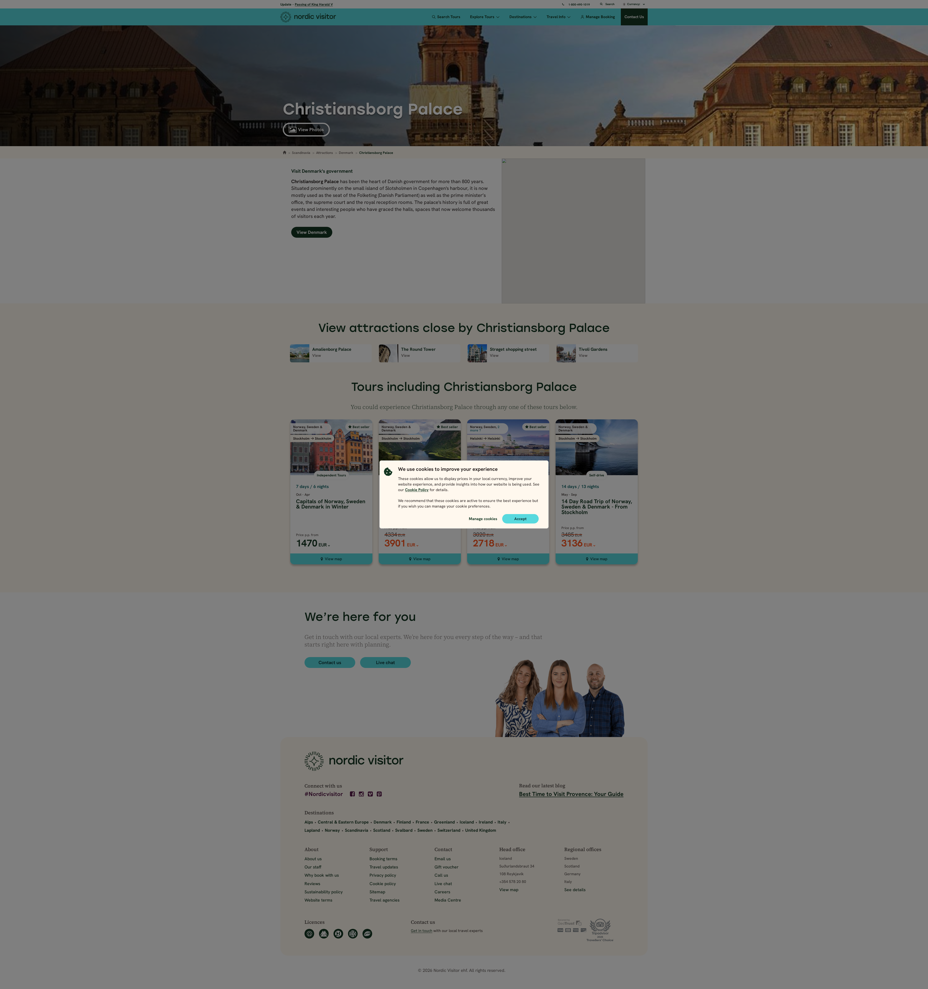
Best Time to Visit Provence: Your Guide (571, 794)
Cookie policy (383, 883)
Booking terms (383, 858)
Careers (442, 892)
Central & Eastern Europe (343, 822)
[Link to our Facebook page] (353, 794)
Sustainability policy (323, 892)
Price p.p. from (307, 535)
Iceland (467, 822)
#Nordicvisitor (323, 794)
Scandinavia (301, 152)
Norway (332, 830)
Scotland (381, 830)
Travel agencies (384, 900)
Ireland (486, 822)
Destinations (520, 16)
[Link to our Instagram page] (362, 794)
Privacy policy (383, 875)
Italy (502, 822)
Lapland (312, 830)
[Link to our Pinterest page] (380, 794)
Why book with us (321, 875)
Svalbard (404, 830)
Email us (443, 858)
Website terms (318, 900)
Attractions (324, 152)
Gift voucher (446, 867)
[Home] (317, 16)
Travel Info (556, 16)
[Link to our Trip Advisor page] (605, 930)
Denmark (346, 152)
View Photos (311, 130)
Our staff (312, 867)
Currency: (634, 4)
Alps (308, 822)
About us (313, 858)
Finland (404, 822)
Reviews (312, 883)
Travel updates (384, 867)
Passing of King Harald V (314, 4)
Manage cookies (483, 518)
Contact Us (634, 16)
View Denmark (312, 232)
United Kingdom (480, 830)
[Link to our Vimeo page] (371, 794)
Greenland (444, 822)
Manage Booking (600, 16)
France (422, 822)
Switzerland (448, 830)
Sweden (425, 830)
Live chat (385, 662)
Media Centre (448, 900)
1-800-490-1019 (579, 5)
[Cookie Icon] (388, 489)
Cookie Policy (417, 489)
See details (575, 889)
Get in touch (421, 930)
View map (333, 558)
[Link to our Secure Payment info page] (572, 925)
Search (610, 4)
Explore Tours (482, 16)
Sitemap (377, 892)
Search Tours (448, 16)
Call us (441, 875)
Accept (520, 518)
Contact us (330, 662)
